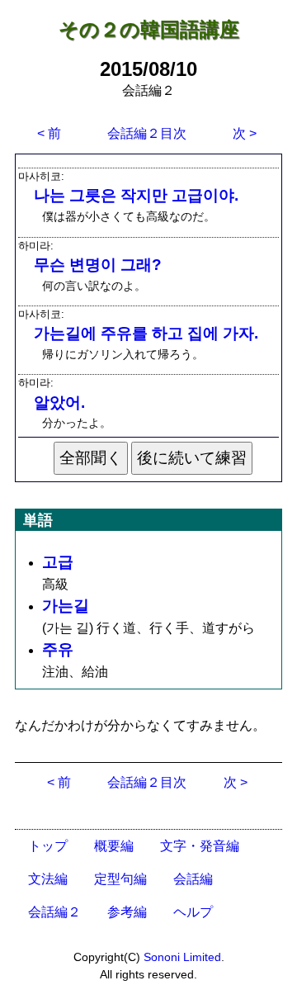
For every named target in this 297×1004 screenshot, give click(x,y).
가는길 (65, 605)
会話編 (193, 879)
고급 (57, 562)
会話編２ (54, 912)
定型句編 (120, 879)
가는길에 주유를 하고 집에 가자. (146, 333)
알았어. (59, 402)
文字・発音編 (199, 846)
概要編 (114, 846)
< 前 (49, 133)
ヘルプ (193, 912)
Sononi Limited (182, 957)
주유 (57, 649)
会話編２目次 (146, 133)
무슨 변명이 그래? (98, 264)
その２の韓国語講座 (149, 29)
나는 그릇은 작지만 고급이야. (136, 195)
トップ (48, 846)
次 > (245, 133)
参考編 (127, 912)
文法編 (48, 879)
